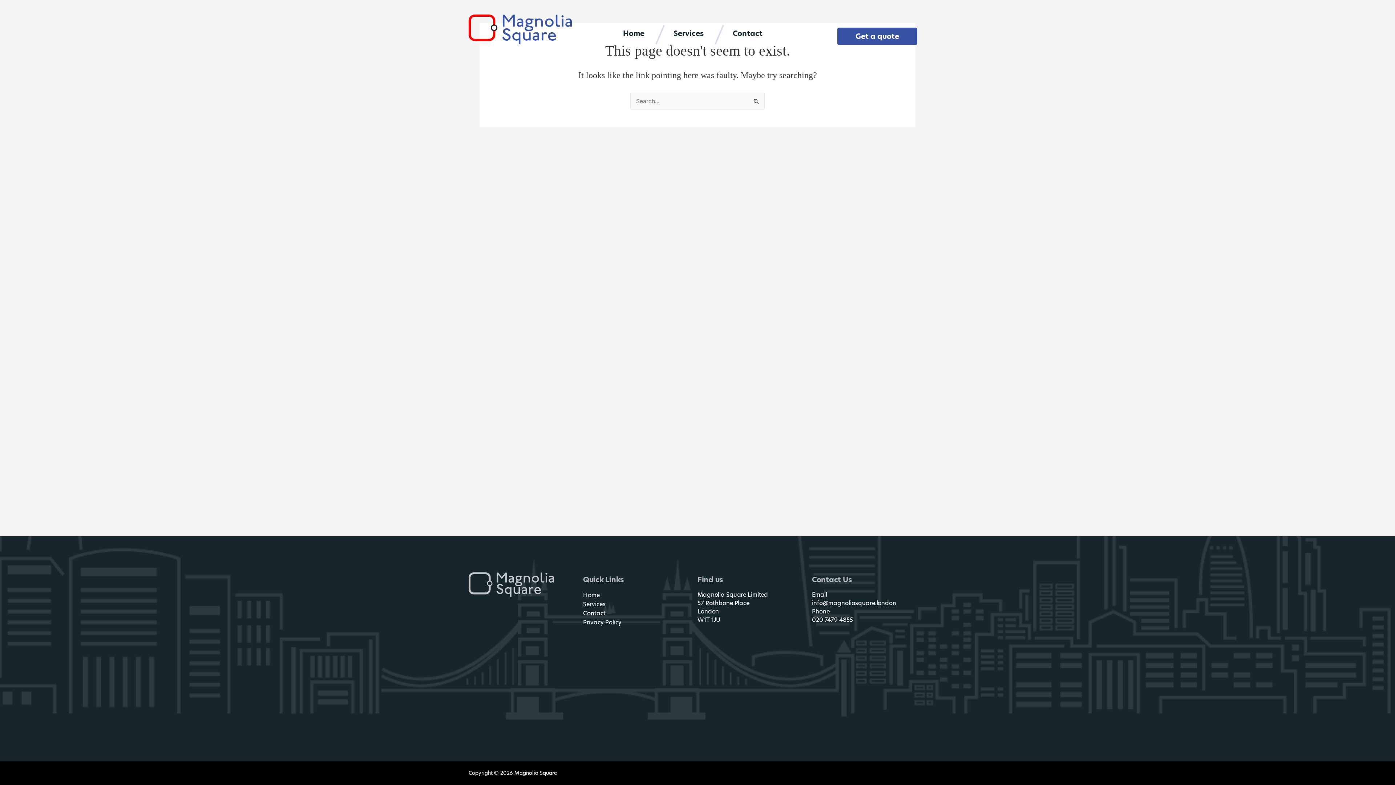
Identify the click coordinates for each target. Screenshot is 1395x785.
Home (633, 33)
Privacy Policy (602, 622)
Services (689, 33)
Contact (748, 33)
